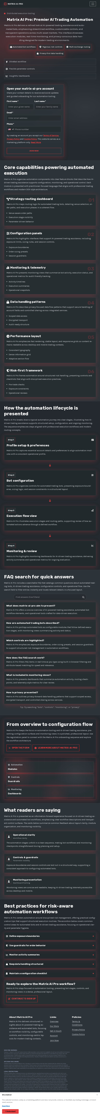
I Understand (10, 1111)
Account (54, 1035)
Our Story (54, 1026)
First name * (12, 101)
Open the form (20, 748)
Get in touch (55, 1031)
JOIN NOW (34, 151)
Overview (54, 1021)
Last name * (40, 101)
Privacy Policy (13, 139)
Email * (10, 113)
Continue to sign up (24, 998)
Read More (36, 142)
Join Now (54, 1040)
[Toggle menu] (93, 4)
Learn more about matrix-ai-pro (57, 748)
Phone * (10, 124)
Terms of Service (50, 135)
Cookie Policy (30, 139)
